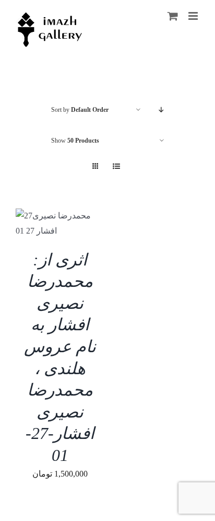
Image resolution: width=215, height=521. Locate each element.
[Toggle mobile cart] (173, 15)
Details (67, 225)
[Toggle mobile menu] (193, 15)
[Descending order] (161, 110)
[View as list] (116, 166)
